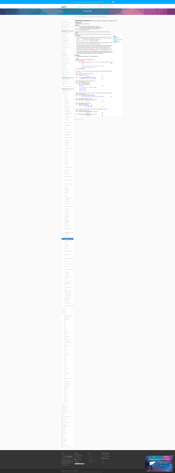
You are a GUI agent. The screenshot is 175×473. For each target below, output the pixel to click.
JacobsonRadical (67, 188)
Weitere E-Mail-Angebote (106, 456)
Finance (64, 49)
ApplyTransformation (67, 336)
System (64, 436)
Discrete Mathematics (66, 43)
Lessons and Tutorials (67, 79)
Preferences (65, 390)
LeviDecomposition (67, 201)
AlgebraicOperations (67, 332)
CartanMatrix (66, 119)
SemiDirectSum (67, 277)
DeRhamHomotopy (66, 345)
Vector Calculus (65, 70)
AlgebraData (66, 98)
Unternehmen (90, 462)
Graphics (64, 420)
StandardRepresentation (68, 295)
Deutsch (71, 470)
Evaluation (64, 45)
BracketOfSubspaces (67, 111)
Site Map (101, 471)
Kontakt (76, 453)
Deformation (66, 158)
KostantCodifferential (68, 197)
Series (65, 279)
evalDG (65, 366)
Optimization (65, 64)
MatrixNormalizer (67, 214)
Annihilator (65, 334)
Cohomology (66, 145)
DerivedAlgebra (67, 162)
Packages (64, 66)
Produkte (90, 455)
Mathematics (64, 31)
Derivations (66, 160)
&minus (65, 323)
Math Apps (64, 428)
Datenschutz (87, 471)
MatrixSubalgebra (67, 216)
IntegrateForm (66, 381)
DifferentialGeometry (66, 77)
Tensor (65, 310)
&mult (65, 325)
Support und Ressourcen (92, 460)
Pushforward (66, 396)
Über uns (63, 453)
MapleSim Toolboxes (65, 445)
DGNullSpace (66, 355)
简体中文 (77, 470)
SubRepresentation (67, 299)
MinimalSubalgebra (67, 220)
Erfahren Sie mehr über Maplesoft (65, 465)
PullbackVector (66, 394)
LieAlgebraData (67, 90)
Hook (65, 375)
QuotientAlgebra (67, 238)
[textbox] (93, 26)
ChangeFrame (66, 338)
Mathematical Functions (66, 59)
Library (65, 308)
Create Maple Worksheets (66, 24)
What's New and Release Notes (67, 22)
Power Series (65, 405)
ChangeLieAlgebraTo (67, 134)
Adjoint (66, 96)
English (65, 470)
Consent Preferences (92, 471)
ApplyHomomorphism (68, 105)
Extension (66, 171)
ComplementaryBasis (67, 340)
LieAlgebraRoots (67, 203)
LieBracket (65, 386)
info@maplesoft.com (79, 459)
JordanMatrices (67, 190)
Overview (66, 94)
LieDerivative (66, 388)
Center (66, 127)
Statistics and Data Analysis (67, 416)
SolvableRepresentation (68, 291)
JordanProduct (67, 192)
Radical (65, 242)
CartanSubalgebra (67, 125)
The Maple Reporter (106, 454)
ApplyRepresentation (67, 107)
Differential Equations (66, 38)
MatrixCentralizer (67, 212)
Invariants (66, 186)
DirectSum (66, 164)
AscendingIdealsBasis (68, 109)
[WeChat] (83, 463)
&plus (65, 327)
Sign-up (103, 461)
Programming (65, 418)
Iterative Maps (65, 55)
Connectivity (64, 424)
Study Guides (65, 432)
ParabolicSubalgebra (67, 225)
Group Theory (65, 409)
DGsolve (65, 360)
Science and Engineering (66, 422)
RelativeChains (67, 246)
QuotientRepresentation (68, 240)
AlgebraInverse (67, 100)
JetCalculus (65, 83)
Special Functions (65, 68)
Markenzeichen (97, 471)
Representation (67, 248)
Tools (65, 312)
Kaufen (90, 458)
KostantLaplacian (67, 199)
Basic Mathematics (66, 72)
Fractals (64, 51)
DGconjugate (66, 349)
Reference (64, 434)
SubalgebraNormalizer (68, 297)
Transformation (66, 401)
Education (64, 430)
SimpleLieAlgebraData (68, 281)
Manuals (64, 438)
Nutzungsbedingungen (83, 471)
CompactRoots (67, 151)
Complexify (66, 153)
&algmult (65, 321)
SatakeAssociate (67, 272)
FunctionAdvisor (65, 407)
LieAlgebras (98, 16)
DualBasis (65, 364)
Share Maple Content (66, 29)
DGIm (65, 351)
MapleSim (64, 443)
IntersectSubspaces (66, 383)
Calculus (64, 36)
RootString (66, 266)
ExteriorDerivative (66, 368)
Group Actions (66, 81)
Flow (64, 370)
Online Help (82, 16)
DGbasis (65, 347)
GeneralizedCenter (67, 173)
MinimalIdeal (66, 218)
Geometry (64, 53)
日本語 (74, 470)
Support (78, 16)
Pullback (65, 392)
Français (68, 470)
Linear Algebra (65, 57)
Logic (64, 403)
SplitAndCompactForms (68, 293)
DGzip (65, 362)
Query (65, 92)
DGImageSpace (66, 353)
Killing (65, 194)
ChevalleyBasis (67, 140)
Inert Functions (65, 411)
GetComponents (66, 373)
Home (76, 16)
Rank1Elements (67, 244)
